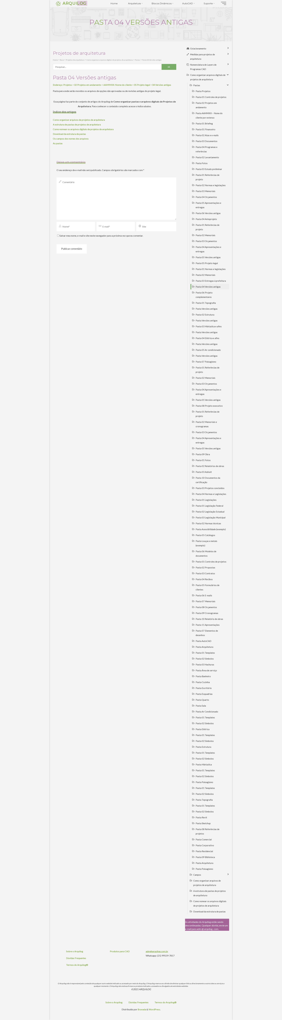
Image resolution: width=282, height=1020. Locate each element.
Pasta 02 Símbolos (205, 658)
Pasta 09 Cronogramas (207, 613)
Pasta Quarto (202, 699)
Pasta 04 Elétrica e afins (207, 338)
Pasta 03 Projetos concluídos (210, 488)
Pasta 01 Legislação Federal (209, 505)
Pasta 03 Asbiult (204, 472)
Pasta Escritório (204, 688)
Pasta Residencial (204, 851)
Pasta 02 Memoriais (205, 235)
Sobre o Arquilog (74, 951)
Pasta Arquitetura (204, 647)
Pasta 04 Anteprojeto (206, 219)
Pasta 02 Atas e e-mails (207, 135)
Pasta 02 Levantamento (207, 157)
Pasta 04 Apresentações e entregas (208, 249)
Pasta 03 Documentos (206, 141)
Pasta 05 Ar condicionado (208, 350)
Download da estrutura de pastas (69, 133)
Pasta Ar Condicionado (207, 711)
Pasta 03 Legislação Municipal (210, 517)
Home (55, 60)
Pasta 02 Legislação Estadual (210, 511)
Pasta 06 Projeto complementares (204, 294)
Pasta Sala (201, 705)
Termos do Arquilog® (77, 964)
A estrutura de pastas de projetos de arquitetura (77, 124)
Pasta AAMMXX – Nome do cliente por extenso (209, 115)
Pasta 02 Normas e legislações (211, 185)
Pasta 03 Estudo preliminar (209, 169)
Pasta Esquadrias (204, 694)
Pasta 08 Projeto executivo (209, 405)
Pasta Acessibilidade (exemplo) (211, 529)
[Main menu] (223, 3)
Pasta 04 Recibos (204, 579)
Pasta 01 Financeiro (205, 129)
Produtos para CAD (120, 951)
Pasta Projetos (203, 91)
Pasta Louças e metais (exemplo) (206, 543)
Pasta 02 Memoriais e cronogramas (206, 424)
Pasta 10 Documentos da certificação (208, 480)
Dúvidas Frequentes (76, 958)
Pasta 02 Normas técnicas (208, 523)
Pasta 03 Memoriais (205, 191)
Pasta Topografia (204, 799)
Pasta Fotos (202, 163)
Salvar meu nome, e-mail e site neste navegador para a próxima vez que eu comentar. (101, 235)
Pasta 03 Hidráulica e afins (209, 326)
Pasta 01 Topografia (206, 303)
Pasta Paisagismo (204, 782)
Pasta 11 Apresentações (208, 624)
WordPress (154, 1009)
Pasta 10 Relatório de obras (209, 619)
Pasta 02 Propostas (205, 567)
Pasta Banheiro (203, 676)
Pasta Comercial (204, 839)
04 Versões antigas (161, 84)
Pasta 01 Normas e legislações (211, 269)
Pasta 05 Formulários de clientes (207, 587)
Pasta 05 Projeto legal (207, 263)
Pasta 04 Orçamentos (206, 197)
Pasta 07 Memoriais (205, 601)
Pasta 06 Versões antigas (208, 213)
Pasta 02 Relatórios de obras (210, 466)
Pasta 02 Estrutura (205, 314)
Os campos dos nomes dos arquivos (71, 138)
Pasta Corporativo (205, 845)
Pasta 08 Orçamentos (206, 607)
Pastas (137, 60)
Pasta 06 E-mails (204, 595)
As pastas (58, 143)
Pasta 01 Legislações (206, 500)
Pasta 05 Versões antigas (208, 257)
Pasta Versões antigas (207, 308)
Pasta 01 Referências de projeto (207, 177)
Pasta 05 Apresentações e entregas (208, 205)
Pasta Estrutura (203, 747)
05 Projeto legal (142, 84)
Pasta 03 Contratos (205, 573)
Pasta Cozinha (203, 682)
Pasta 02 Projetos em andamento (206, 105)
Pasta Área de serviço (206, 670)
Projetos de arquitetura (75, 60)
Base (62, 60)
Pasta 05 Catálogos (205, 535)
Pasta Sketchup (203, 823)
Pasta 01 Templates (205, 652)
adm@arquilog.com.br (157, 951)
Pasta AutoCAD (203, 641)
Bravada (141, 1009)
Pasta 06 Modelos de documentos (206, 553)
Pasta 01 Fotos (203, 460)
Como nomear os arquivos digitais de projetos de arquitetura (83, 129)
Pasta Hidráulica (204, 764)
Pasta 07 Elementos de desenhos (207, 632)
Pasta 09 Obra (203, 454)
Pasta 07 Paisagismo (206, 361)
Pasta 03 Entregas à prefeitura (211, 280)
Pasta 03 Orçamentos (206, 241)
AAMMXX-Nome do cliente (117, 84)
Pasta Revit (201, 817)
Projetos (67, 84)
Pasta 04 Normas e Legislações (211, 494)
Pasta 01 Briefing (204, 123)
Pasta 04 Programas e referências (206, 149)
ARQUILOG (75, 3)
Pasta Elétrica (202, 729)
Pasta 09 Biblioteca (205, 857)
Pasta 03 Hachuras (205, 664)
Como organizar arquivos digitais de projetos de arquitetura (109, 60)
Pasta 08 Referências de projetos (207, 831)
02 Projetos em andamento (87, 84)
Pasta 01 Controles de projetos (211, 97)
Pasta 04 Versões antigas (152, 60)
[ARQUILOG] (58, 3)
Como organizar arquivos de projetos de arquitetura (79, 119)
